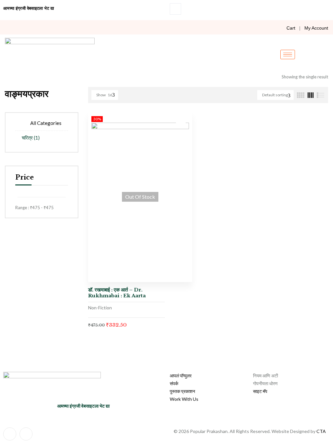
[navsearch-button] (175, 9)
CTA (321, 431)
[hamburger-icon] (287, 54)
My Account (316, 28)
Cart (290, 28)
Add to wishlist (181, 123)
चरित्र (31, 138)
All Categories (45, 123)
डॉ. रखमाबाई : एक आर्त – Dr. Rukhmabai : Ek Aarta (117, 293)
